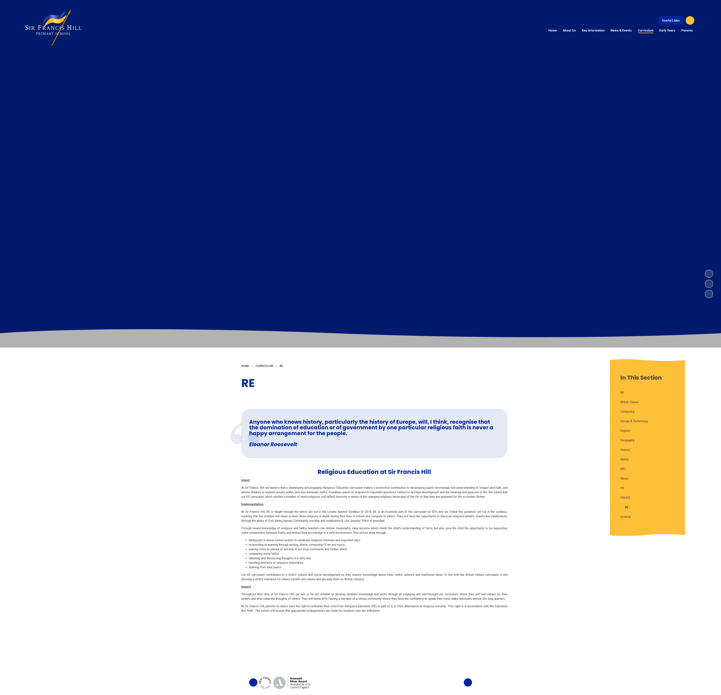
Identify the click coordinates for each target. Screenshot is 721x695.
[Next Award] (468, 682)
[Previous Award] (253, 682)
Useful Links (671, 20)
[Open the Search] (690, 20)
